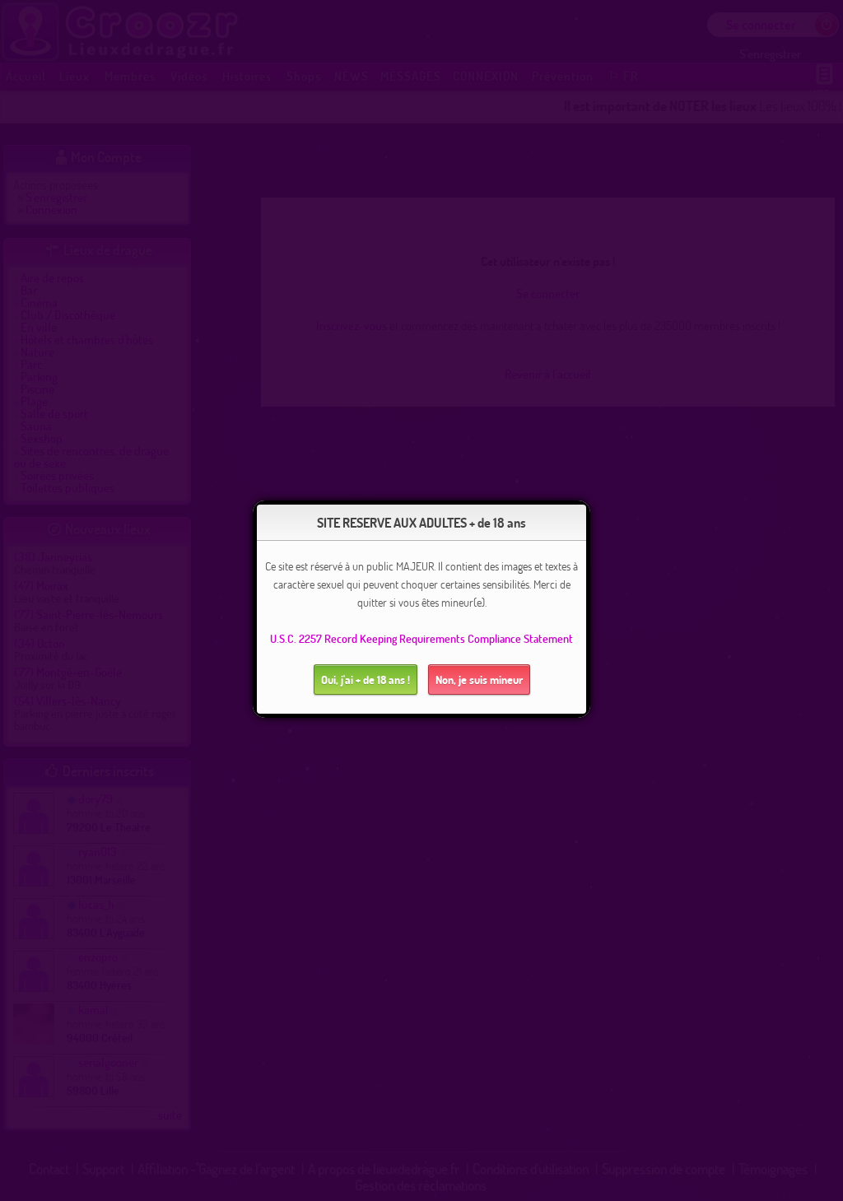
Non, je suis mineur (479, 679)
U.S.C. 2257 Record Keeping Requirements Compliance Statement (421, 638)
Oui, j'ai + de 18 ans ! (365, 679)
